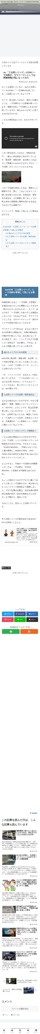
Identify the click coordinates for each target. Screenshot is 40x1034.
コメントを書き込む (20, 1009)
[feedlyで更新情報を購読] (11, 631)
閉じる (22, 222)
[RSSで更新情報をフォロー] (29, 631)
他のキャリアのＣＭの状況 (18, 233)
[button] (36, 512)
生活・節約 (7, 568)
